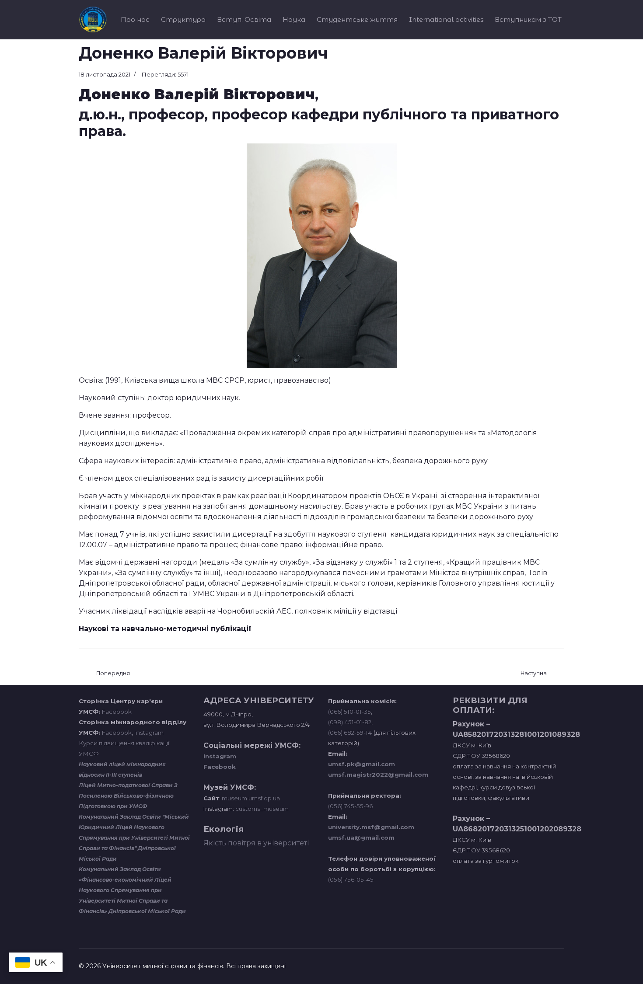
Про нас (135, 19)
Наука (294, 19)
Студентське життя (357, 19)
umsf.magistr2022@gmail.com (378, 774)
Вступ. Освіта (244, 19)
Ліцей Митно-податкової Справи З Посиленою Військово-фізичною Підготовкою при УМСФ (128, 796)
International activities (446, 19)
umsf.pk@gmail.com (361, 764)
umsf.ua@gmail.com (361, 837)
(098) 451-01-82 (349, 722)
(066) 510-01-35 (349, 711)
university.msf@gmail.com (371, 826)
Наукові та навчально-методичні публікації (165, 629)
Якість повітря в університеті (256, 843)
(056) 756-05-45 (351, 879)
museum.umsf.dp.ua (250, 798)
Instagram (149, 732)
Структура (183, 19)
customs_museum (262, 808)
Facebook (117, 711)
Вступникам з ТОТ (528, 19)
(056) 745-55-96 (350, 806)
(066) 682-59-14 (350, 732)
